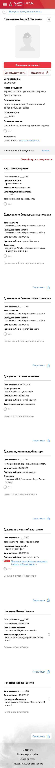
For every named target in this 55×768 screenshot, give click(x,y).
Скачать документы (15, 72)
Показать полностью (29, 140)
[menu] (4, 4)
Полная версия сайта (27, 754)
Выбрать (46, 150)
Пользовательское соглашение (27, 763)
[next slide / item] (48, 40)
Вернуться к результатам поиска (25, 11)
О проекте (27, 749)
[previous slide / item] (6, 40)
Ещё (10, 130)
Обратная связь (27, 758)
